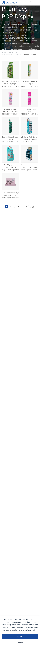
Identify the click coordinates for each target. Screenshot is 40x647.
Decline (20, 643)
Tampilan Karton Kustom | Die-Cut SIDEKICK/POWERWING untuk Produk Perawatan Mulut (10, 141)
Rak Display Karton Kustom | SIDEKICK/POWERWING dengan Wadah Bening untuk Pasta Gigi (29, 114)
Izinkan (20, 636)
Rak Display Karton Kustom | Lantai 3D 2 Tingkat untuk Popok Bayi (10, 167)
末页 (32, 207)
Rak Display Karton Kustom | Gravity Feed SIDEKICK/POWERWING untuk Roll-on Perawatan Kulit (10, 114)
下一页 (24, 207)
